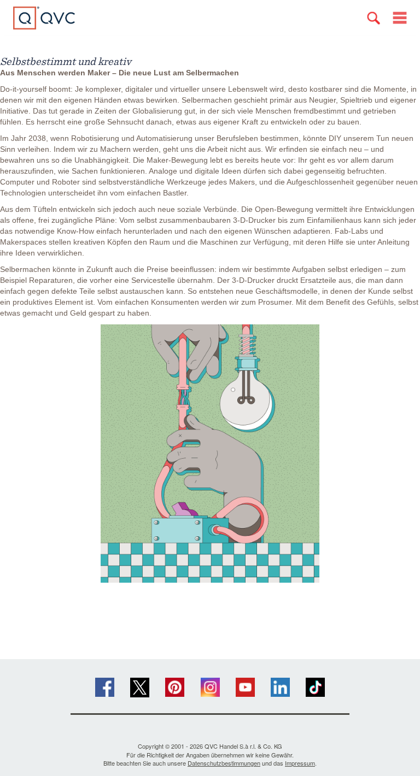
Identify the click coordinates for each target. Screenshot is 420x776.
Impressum (300, 763)
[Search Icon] (373, 18)
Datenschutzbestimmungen (224, 763)
